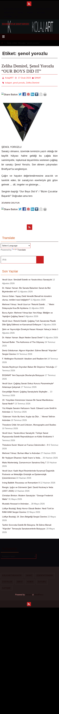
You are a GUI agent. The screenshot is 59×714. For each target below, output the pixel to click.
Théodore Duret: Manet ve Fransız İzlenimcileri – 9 (25, 443)
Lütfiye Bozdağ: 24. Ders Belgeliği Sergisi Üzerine (24, 515)
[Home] (2, 43)
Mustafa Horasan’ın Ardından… (16, 502)
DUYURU (41, 13)
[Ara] (40, 258)
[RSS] (29, 3)
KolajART (9, 77)
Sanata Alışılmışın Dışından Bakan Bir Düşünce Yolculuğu (28, 365)
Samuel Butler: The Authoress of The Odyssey (23, 340)
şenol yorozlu (19, 81)
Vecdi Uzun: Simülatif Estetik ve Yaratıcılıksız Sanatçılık (27, 278)
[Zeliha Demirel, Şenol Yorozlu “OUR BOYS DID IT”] (23, 140)
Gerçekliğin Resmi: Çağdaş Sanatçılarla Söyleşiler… (25, 390)
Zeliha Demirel (32, 81)
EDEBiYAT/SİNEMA (44, 9)
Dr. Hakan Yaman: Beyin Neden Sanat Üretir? (22, 336)
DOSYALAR (9, 13)
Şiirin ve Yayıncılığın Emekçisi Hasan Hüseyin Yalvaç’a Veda (29, 327)
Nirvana (28, 593)
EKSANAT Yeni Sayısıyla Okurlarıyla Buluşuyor (23, 373)
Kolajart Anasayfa (13, 9)
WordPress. (39, 593)
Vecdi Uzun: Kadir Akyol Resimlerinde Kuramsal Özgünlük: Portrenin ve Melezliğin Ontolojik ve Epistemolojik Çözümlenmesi (28, 472)
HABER (30, 13)
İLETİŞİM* (8, 17)
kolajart (8, 81)
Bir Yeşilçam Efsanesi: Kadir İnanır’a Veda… (22, 456)
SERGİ (20, 13)
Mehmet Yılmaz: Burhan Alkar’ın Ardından (21, 451)
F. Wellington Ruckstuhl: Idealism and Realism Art (24, 357)
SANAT (30, 9)
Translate (21, 248)
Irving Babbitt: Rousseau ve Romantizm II (21, 481)
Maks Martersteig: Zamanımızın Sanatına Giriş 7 (24, 461)
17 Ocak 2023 (24, 77)
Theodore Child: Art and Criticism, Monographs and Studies (29, 423)
